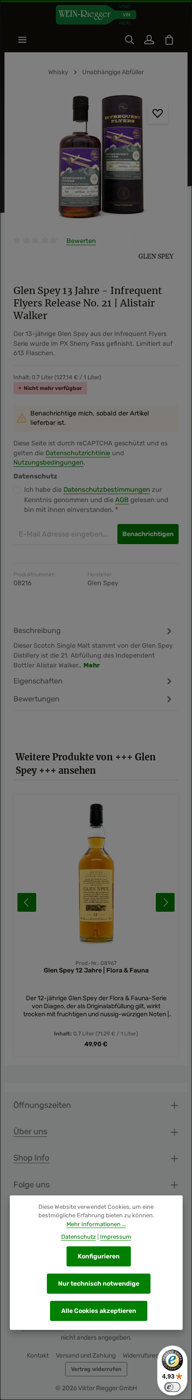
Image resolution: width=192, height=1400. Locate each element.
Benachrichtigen (148, 534)
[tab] (93, 647)
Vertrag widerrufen (96, 1369)
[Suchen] (129, 40)
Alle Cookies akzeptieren (98, 1311)
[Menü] (22, 40)
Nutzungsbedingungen (48, 462)
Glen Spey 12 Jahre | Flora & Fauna (96, 970)
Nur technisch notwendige (98, 1283)
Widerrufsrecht (144, 1355)
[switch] (172, 1387)
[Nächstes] (165, 902)
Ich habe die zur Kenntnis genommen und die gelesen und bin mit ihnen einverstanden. (96, 500)
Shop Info (31, 1158)
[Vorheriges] (26, 902)
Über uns (30, 1131)
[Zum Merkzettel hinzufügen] (157, 113)
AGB (122, 500)
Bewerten (81, 241)
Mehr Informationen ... (96, 1224)
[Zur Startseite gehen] (96, 15)
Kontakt (38, 1355)
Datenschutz (78, 1236)
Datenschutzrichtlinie (78, 453)
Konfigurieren (99, 1256)
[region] (96, 159)
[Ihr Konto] (149, 40)
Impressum (115, 1236)
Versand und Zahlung (86, 1355)
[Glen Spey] (156, 256)
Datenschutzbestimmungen (106, 490)
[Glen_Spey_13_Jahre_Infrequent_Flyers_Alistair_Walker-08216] (96, 159)
